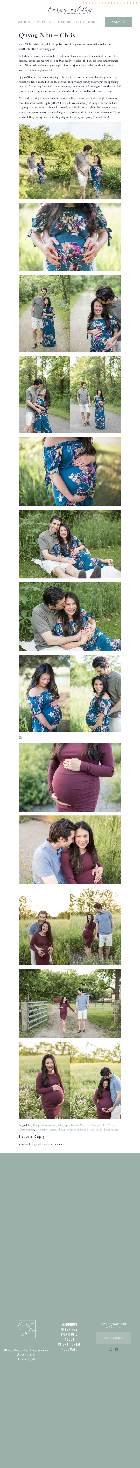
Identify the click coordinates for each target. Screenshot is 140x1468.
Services (39, 22)
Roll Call (70, 1349)
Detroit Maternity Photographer (89, 1125)
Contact (93, 22)
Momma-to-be (82, 1129)
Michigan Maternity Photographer (54, 1129)
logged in (37, 1144)
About (69, 1339)
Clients (79, 22)
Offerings (69, 1329)
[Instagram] (110, 1349)
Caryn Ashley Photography (55, 1125)
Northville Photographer (104, 1129)
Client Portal (69, 1344)
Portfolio (64, 22)
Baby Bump (33, 1125)
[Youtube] (116, 1349)
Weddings (24, 22)
